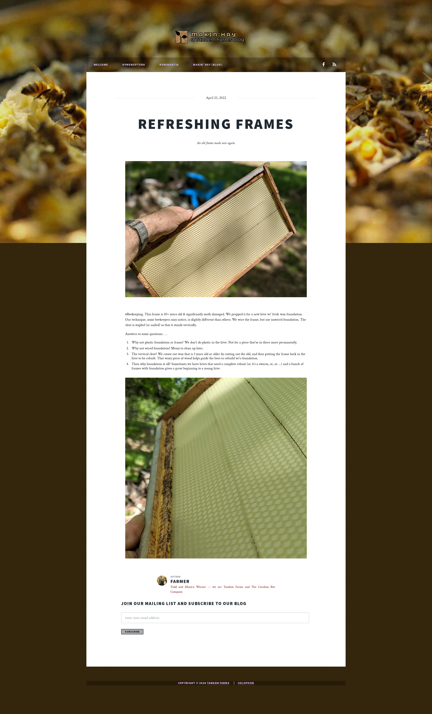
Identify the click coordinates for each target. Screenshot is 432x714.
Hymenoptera (133, 64)
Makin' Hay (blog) (207, 64)
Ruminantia (169, 64)
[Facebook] (324, 65)
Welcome (101, 64)
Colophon (246, 683)
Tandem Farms (218, 683)
